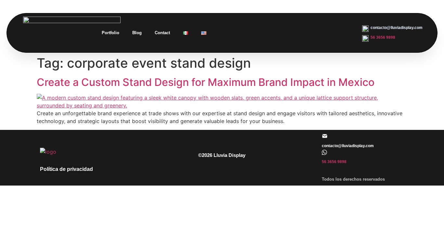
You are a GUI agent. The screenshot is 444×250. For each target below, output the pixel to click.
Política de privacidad (66, 169)
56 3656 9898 (383, 37)
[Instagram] (279, 33)
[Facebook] (294, 33)
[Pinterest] (309, 33)
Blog (137, 32)
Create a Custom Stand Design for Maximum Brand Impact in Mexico (205, 82)
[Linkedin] (264, 33)
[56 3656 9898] (324, 152)
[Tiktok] (324, 33)
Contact (162, 32)
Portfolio (110, 32)
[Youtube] (339, 33)
